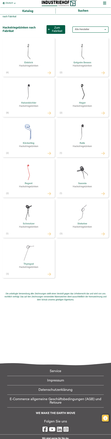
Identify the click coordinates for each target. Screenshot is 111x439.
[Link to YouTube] (52, 429)
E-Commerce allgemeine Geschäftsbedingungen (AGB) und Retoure (55, 401)
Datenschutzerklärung (55, 390)
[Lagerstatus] (105, 418)
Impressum (55, 380)
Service (55, 371)
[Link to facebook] (45, 429)
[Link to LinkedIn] (59, 429)
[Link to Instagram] (66, 429)
